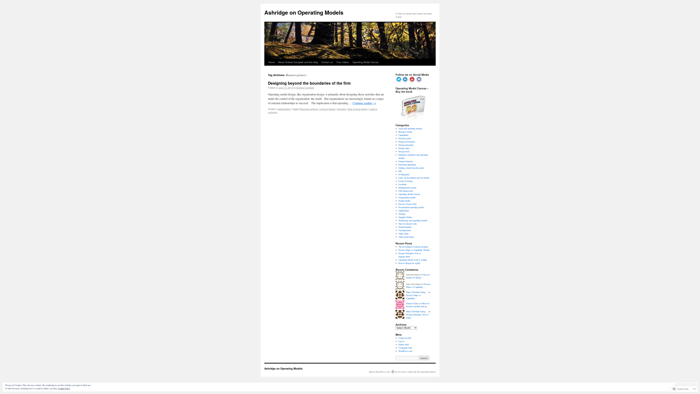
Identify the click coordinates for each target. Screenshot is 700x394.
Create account (404, 337)
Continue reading (364, 103)
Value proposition (406, 236)
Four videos (343, 62)
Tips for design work (407, 223)
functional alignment (407, 164)
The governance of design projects (413, 246)
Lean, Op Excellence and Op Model (413, 177)
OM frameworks (405, 190)
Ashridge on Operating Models (303, 12)
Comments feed (405, 347)
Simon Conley (412, 303)
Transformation (405, 226)
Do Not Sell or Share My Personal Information (415, 371)
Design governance (406, 141)
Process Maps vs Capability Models (414, 249)
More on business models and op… (417, 305)
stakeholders (284, 109)
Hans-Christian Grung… (417, 292)
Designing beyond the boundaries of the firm (309, 83)
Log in (401, 341)
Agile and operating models (410, 128)
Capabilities (403, 135)
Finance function (405, 161)
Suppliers (341, 109)
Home (271, 62)
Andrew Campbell (305, 87)
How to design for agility (409, 263)
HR (400, 171)
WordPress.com (405, 350)
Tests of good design (357, 109)
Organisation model (406, 197)
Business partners (309, 109)
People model (404, 200)
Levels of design (405, 180)
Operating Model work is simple (412, 259)
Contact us (327, 62)
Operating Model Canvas (366, 62)
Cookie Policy (64, 388)
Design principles (406, 144)
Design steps (404, 148)
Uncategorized (404, 230)
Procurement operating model (411, 207)
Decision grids (404, 138)
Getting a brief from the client (411, 167)
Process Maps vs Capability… (418, 286)
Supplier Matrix (405, 217)
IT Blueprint (403, 174)
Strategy (402, 213)
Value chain (403, 233)
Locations (402, 184)
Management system (407, 187)
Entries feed (403, 344)
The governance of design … (418, 276)
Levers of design (327, 109)
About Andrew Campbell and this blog (298, 62)
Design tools (403, 151)
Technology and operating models (412, 220)
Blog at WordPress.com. (379, 371)
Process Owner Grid (407, 203)
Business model (405, 131)
